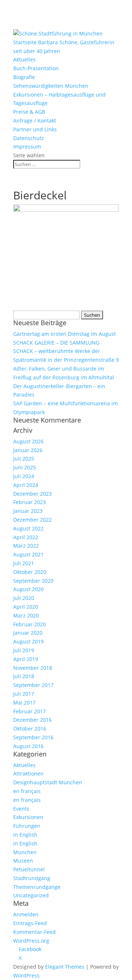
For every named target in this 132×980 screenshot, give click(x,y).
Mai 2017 (24, 702)
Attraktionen (28, 773)
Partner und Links (35, 129)
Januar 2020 (28, 632)
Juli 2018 (23, 676)
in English (25, 834)
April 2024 (25, 484)
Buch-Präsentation (36, 68)
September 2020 (33, 580)
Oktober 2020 (29, 571)
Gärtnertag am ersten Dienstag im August (64, 333)
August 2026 (28, 441)
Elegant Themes (64, 966)
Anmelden (25, 914)
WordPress (26, 975)
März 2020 (26, 615)
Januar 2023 (28, 510)
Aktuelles (24, 59)
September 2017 (33, 685)
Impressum (27, 146)
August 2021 (28, 554)
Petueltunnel (29, 869)
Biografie (24, 77)
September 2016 (33, 737)
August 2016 (28, 746)
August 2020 (28, 589)
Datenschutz (28, 138)
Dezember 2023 (32, 493)
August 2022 (28, 528)
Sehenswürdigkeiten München (50, 85)
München (25, 852)
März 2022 (26, 545)
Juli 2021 (23, 563)
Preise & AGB (29, 111)
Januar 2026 (28, 450)
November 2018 (32, 667)
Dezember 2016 (32, 719)
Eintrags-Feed (30, 923)
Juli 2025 (23, 458)
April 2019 (25, 659)
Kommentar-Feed (34, 931)
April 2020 (25, 606)
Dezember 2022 (32, 519)
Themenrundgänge (36, 886)
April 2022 (25, 537)
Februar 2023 (29, 502)
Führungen (26, 825)
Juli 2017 (23, 693)
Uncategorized (31, 895)
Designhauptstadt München (47, 782)
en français (27, 791)
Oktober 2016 (29, 728)
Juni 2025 (24, 467)
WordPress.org (31, 940)
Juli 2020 (23, 597)
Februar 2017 (29, 711)
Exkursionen (28, 817)
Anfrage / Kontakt (34, 120)
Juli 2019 (23, 650)
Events (21, 808)
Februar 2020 (29, 624)
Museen (23, 860)
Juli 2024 (23, 476)
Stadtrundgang (31, 878)
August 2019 (28, 641)
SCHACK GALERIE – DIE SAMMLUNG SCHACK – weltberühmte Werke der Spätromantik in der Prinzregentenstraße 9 (66, 351)
